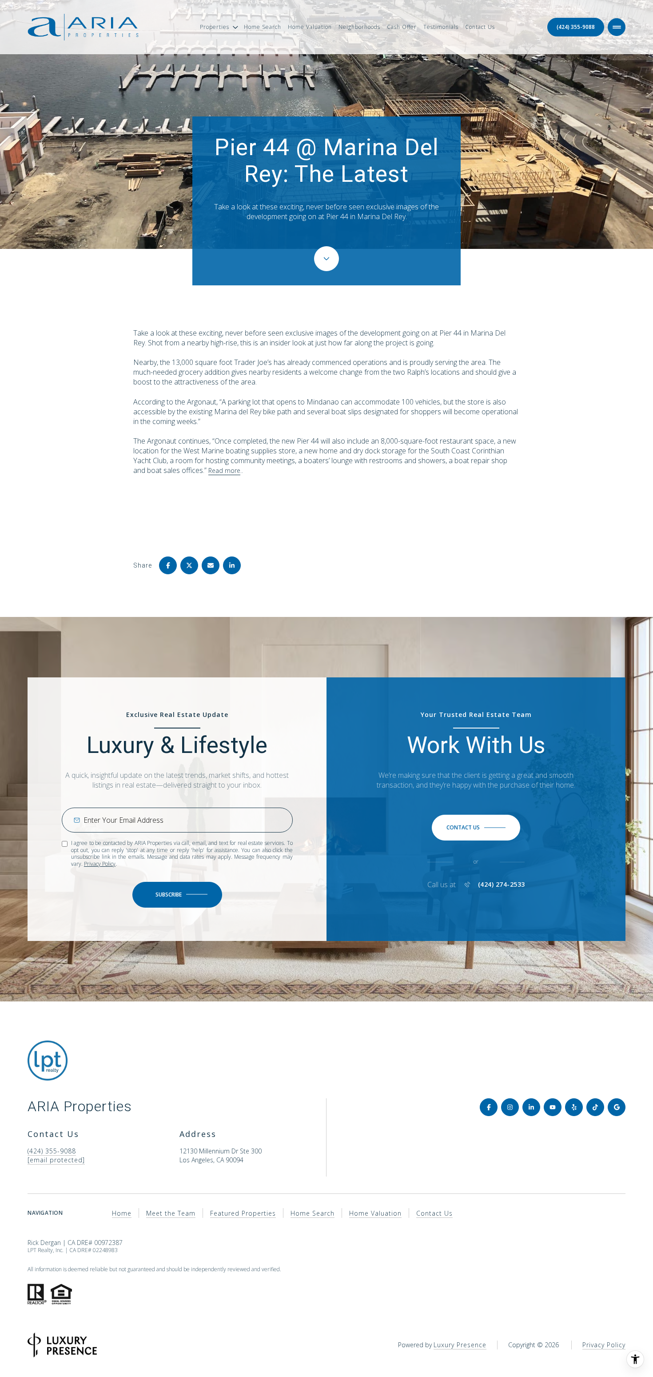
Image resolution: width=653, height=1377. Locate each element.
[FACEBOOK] (489, 1107)
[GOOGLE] (616, 1107)
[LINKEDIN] (531, 1107)
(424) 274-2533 (501, 884)
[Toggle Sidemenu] (616, 27)
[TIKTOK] (595, 1107)
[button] (476, 828)
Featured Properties (243, 1213)
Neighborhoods (359, 27)
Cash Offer (402, 27)
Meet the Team (170, 1213)
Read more (224, 470)
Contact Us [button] (434, 1213)
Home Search (262, 27)
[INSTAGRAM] (510, 1107)
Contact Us (480, 27)
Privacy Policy (99, 864)
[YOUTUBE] (552, 1107)
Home (121, 1213)
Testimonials (440, 27)
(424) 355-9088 (576, 27)
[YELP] (574, 1107)
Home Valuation (310, 27)
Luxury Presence (460, 1345)
